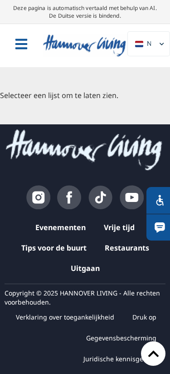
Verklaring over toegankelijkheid (65, 317)
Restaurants (127, 248)
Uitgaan (85, 268)
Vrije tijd (119, 227)
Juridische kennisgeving (119, 358)
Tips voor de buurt (54, 248)
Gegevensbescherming (121, 338)
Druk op (144, 317)
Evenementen (60, 227)
